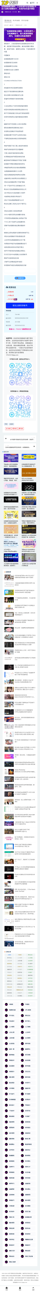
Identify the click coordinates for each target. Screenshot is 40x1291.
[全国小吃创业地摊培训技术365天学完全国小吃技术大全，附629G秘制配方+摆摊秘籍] (9, 913)
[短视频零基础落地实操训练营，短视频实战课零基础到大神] (11, 515)
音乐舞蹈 (20, 995)
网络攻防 (9, 989)
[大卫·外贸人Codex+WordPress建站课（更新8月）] (11, 543)
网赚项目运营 (8, 11)
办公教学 (30, 963)
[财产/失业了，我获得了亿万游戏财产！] (9, 861)
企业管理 (30, 960)
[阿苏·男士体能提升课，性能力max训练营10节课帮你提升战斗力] (9, 898)
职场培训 (30, 989)
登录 (33, 2)
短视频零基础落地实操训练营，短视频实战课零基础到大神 (11, 523)
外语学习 (30, 966)
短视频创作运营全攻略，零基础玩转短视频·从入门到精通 (11, 494)
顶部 (33, 1289)
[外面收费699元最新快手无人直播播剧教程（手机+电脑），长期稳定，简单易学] (29, 457)
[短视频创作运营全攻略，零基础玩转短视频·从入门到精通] (11, 485)
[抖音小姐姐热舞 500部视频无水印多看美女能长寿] (9, 726)
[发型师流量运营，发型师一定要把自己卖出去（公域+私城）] (11, 529)
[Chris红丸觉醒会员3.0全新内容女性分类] (9, 877)
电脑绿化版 (9, 984)
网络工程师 (30, 987)
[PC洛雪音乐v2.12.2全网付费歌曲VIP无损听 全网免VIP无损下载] (9, 809)
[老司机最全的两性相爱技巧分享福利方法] (9, 659)
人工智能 (30, 957)
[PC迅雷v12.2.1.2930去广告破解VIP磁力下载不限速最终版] (9, 675)
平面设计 (9, 972)
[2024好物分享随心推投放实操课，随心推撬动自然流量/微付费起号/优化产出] (29, 502)
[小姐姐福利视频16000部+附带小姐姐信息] (9, 584)
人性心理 (9, 960)
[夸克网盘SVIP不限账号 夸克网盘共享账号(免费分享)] (9, 608)
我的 (20, 1289)
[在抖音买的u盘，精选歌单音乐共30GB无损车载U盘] (9, 945)
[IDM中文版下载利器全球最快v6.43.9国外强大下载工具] (9, 847)
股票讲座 (9, 992)
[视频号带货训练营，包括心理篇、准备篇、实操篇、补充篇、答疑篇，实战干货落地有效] (11, 471)
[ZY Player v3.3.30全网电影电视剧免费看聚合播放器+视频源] (9, 869)
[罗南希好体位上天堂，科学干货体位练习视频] (9, 652)
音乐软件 (30, 995)
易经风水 (9, 981)
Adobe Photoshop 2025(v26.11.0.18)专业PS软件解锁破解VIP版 (24, 771)
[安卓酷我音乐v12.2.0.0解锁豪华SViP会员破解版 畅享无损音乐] (9, 714)
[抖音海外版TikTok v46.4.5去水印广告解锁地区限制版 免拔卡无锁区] (9, 578)
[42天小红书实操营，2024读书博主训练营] (29, 473)
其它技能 (20, 963)
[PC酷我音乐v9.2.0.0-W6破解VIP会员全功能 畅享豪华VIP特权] (9, 936)
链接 (21, 428)
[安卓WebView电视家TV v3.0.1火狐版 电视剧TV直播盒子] (9, 794)
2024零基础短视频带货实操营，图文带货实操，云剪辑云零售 (11, 508)
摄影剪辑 (30, 975)
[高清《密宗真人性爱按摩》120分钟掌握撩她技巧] (9, 614)
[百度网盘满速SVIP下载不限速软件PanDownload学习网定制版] (9, 593)
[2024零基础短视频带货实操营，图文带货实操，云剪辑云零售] (11, 499)
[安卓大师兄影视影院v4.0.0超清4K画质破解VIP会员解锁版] (9, 884)
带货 (6, 424)
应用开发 (20, 972)
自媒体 (11, 424)
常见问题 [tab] (25, 20)
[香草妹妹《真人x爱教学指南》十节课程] (9, 802)
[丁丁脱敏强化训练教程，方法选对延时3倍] (9, 600)
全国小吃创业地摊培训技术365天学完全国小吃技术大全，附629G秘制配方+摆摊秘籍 (25, 913)
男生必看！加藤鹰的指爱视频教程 (24, 628)
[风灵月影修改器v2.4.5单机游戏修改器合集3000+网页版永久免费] (9, 645)
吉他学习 (20, 966)
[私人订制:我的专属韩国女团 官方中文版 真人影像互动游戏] (9, 667)
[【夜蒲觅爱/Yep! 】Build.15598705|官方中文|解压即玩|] (9, 823)
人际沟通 (20, 960)
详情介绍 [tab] (8, 20)
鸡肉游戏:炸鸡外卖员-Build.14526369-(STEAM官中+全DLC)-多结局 (24, 697)
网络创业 (20, 987)
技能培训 (20, 975)
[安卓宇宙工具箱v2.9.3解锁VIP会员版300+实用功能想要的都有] (9, 854)
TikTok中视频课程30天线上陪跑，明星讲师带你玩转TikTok (29, 523)
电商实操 (30, 981)
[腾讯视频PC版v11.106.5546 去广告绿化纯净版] (9, 928)
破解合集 (30, 984)
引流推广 (30, 972)
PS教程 (20, 954)
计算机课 (30, 992)
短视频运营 (20, 984)
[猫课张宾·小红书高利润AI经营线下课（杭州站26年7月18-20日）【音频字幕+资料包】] (29, 529)
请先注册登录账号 (20, 305)
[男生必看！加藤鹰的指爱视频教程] (9, 629)
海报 (15, 428)
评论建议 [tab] (17, 20)
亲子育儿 (9, 957)
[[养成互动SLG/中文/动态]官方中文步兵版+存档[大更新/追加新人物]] (9, 734)
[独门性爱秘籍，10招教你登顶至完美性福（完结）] (9, 838)
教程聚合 (20, 978)
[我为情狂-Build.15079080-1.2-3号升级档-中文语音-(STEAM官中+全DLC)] (9, 749)
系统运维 (9, 987)
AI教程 (9, 954)
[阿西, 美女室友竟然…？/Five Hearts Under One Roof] (9, 891)
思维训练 (9, 975)
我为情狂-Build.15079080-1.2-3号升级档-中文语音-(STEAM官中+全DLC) (25, 749)
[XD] (2, 12)
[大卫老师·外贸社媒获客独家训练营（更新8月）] (11, 558)
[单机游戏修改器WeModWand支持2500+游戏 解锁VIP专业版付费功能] (9, 764)
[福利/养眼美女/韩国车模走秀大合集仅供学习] (9, 920)
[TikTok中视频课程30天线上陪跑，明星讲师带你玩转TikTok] (29, 514)
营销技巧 (20, 992)
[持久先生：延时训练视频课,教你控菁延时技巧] (9, 719)
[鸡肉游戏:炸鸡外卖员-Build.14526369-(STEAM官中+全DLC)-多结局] (9, 696)
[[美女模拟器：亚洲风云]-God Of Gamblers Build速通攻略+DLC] (9, 682)
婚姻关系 (9, 969)
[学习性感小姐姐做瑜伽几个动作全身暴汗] (9, 742)
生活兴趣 (20, 981)
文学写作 (30, 978)
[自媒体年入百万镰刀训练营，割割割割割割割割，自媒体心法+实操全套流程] (29, 489)
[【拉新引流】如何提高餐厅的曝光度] (29, 557)
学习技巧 (20, 969)
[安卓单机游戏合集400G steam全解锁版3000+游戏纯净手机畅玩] (9, 817)
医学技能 (9, 966)
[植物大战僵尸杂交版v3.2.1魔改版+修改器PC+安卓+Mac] (9, 907)
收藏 (9, 428)
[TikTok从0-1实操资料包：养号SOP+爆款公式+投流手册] (29, 543)
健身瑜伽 (9, 963)
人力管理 (20, 957)
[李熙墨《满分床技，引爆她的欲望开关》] (9, 756)
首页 (12, 25)
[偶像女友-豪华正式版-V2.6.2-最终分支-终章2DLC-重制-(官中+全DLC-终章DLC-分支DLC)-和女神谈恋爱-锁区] (9, 689)
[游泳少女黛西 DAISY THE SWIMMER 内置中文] (9, 831)
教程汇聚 (9, 978)
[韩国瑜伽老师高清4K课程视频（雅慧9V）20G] (9, 787)
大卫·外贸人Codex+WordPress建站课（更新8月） (11, 551)
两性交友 (30, 954)
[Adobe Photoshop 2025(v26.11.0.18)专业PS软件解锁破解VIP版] (9, 772)
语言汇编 (9, 995)
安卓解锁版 (30, 969)
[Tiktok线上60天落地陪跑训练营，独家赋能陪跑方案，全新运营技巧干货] (11, 458)
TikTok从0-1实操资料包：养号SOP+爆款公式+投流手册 (29, 551)
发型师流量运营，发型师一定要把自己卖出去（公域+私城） (11, 537)
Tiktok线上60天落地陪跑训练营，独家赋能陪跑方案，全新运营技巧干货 (11, 466)
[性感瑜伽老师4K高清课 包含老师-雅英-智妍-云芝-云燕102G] (9, 779)
